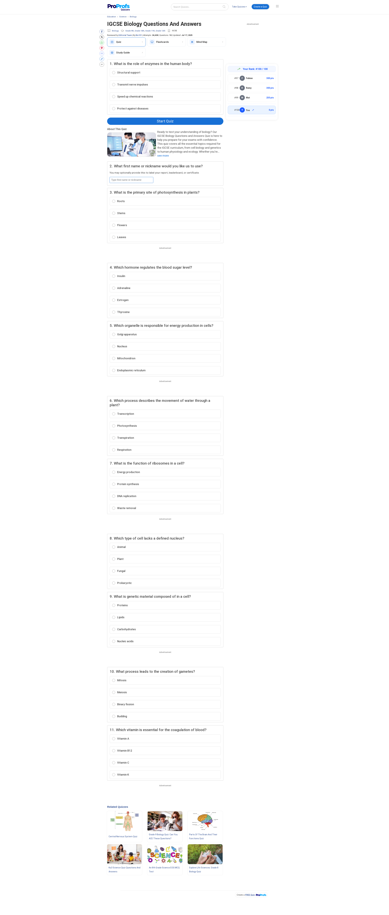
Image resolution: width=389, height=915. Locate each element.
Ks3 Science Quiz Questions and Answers (124, 869)
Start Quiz (165, 121)
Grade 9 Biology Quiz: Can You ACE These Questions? (163, 836)
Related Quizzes (117, 806)
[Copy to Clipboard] (102, 59)
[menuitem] (239, 7)
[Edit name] (253, 110)
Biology (115, 31)
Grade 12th (160, 31)
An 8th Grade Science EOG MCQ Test (164, 869)
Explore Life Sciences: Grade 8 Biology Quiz (203, 869)
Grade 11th (150, 31)
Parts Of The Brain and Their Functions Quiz (203, 836)
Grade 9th (129, 31)
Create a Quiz (260, 6)
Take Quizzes (238, 6)
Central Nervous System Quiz (123, 836)
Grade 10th (139, 31)
